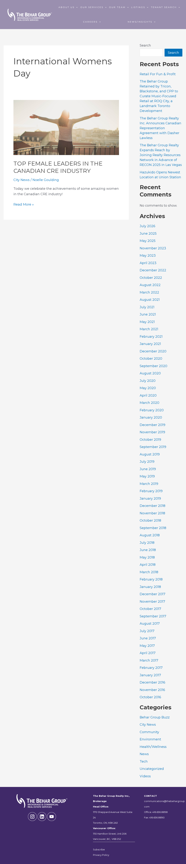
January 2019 (150, 499)
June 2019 (148, 469)
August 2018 (150, 535)
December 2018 (152, 506)
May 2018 (147, 557)
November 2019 (152, 432)
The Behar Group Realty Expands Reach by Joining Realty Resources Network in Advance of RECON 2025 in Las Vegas (161, 155)
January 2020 (151, 417)
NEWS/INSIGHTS (140, 21)
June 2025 (148, 234)
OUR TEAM (117, 7)
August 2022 (150, 285)
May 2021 (147, 322)
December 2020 (153, 351)
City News (21, 180)
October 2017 (150, 609)
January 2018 (150, 587)
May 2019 (147, 476)
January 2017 (150, 675)
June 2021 (148, 314)
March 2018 (149, 572)
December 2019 (152, 425)
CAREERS (90, 21)
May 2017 (147, 646)
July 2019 (147, 462)
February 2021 (151, 337)
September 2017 (153, 616)
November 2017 (152, 602)
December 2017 (152, 594)
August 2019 (150, 454)
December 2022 (153, 270)
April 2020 (148, 395)
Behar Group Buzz (155, 717)
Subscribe (99, 849)
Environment (150, 739)
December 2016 (152, 682)
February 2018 (151, 579)
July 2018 (147, 543)
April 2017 (147, 653)
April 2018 (147, 565)
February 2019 (151, 491)
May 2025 (147, 241)
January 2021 (150, 344)
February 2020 (152, 410)
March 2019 (149, 484)
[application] (76, 7)
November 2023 (153, 248)
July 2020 (147, 381)
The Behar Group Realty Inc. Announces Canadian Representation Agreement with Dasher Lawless (160, 128)
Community (149, 732)
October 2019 (150, 440)
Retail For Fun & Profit (158, 74)
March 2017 (149, 660)
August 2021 (150, 300)
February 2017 (151, 668)
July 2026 (147, 226)
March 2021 (149, 329)
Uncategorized (152, 769)
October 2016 (150, 697)
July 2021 (147, 307)
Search (145, 45)
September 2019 (153, 447)
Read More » (23, 204)
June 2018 (148, 550)
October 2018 (150, 521)
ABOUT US (66, 7)
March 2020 (149, 403)
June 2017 (148, 638)
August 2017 (150, 624)
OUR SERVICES (91, 7)
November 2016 (152, 690)
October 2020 (151, 359)
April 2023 (148, 263)
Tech (144, 761)
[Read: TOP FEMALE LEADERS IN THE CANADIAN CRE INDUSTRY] (66, 127)
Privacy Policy (101, 855)
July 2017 (147, 631)
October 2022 (151, 278)
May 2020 (148, 388)
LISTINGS (138, 7)
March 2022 (149, 292)
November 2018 (152, 513)
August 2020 (150, 373)
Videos (145, 776)
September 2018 (153, 528)
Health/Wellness (153, 747)
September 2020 (153, 366)
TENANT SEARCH (164, 7)
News (144, 754)
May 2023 (148, 256)
